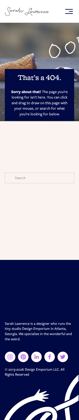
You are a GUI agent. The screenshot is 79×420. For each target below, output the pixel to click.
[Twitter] (62, 357)
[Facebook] (49, 357)
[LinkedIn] (36, 357)
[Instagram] (10, 357)
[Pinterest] (23, 357)
